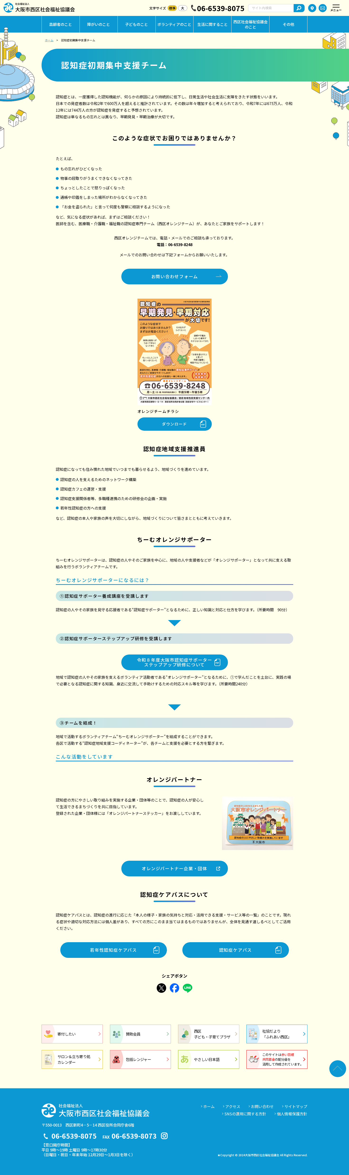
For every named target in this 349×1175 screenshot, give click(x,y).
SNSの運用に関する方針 (245, 1114)
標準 (172, 8)
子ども (136, 24)
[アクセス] (312, 8)
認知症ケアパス (235, 950)
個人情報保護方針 (292, 1114)
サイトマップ (295, 1106)
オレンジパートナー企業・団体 (174, 868)
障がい (98, 24)
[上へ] (337, 1068)
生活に (212, 24)
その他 (288, 24)
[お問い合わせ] (323, 8)
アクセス (232, 1106)
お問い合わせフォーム (174, 276)
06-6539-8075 (221, 8)
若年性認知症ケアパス (113, 950)
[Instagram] (164, 1135)
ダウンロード (174, 424)
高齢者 (60, 24)
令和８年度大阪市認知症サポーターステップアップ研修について (174, 662)
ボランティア (174, 24)
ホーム (49, 40)
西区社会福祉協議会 (250, 24)
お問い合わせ (262, 1106)
